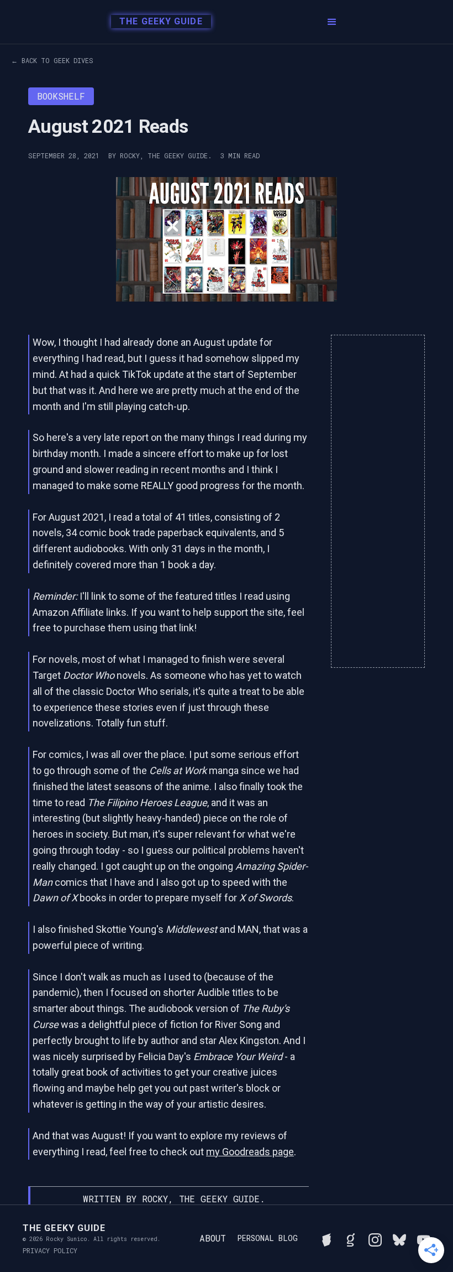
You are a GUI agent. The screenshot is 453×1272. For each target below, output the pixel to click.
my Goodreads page (250, 1151)
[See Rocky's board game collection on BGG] (326, 1238)
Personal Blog (267, 1238)
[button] (332, 22)
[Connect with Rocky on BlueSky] (399, 1238)
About (212, 1238)
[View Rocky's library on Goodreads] (350, 1238)
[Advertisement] (377, 501)
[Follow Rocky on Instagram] (375, 1238)
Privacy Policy (50, 1250)
